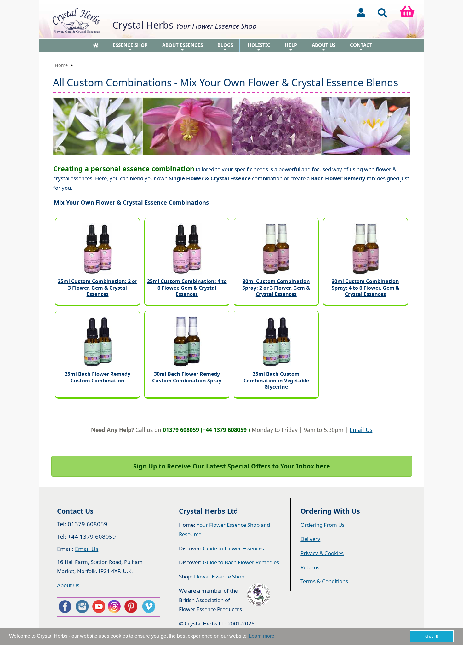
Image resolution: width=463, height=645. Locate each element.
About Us (323, 47)
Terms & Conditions (324, 581)
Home (61, 65)
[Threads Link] (115, 606)
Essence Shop (130, 47)
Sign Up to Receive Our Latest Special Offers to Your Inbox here (231, 466)
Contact (361, 47)
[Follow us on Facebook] (64, 606)
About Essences (182, 47)
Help (291, 47)
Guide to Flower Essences (233, 548)
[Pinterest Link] (132, 606)
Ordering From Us (322, 524)
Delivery (310, 539)
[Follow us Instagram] (81, 606)
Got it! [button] (432, 636)
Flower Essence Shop (219, 576)
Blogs (225, 47)
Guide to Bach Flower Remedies (241, 562)
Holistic (259, 47)
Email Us (361, 429)
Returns (309, 567)
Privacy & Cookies (322, 553)
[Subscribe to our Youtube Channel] (98, 606)
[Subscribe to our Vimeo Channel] (149, 606)
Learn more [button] (261, 636)
